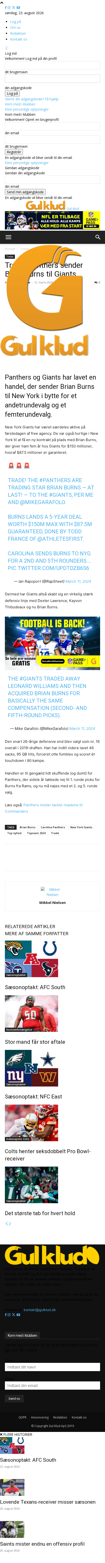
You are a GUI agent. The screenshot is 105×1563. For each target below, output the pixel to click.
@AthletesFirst (60, 539)
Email (9, 1379)
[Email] (47, 861)
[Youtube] (18, 7)
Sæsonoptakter (16, 975)
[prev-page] (6, 1224)
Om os (15, 27)
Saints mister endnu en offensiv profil (42, 1544)
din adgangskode (18, 87)
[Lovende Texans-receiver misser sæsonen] (52, 1487)
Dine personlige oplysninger (27, 109)
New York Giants (81, 827)
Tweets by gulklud (19, 1320)
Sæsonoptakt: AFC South (35, 987)
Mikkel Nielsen (52, 902)
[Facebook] (6, 7)
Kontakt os (18, 39)
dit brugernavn (16, 72)
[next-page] (10, 1224)
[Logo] (44, 331)
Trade (55, 833)
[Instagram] (9, 7)
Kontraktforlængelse (19, 1029)
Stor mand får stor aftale (35, 1042)
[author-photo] (52, 894)
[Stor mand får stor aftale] (52, 1013)
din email (12, 133)
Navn (9, 1360)
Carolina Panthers (53, 827)
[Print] (59, 861)
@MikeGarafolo (42, 502)
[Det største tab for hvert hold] (52, 1185)
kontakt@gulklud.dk (40, 1310)
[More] (70, 861)
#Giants (60, 495)
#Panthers (55, 480)
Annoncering (40, 1417)
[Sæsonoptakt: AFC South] (52, 959)
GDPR (22, 1417)
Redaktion (18, 33)
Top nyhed (14, 833)
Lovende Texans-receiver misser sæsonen (47, 1502)
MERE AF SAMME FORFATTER (36, 933)
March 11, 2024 (78, 581)
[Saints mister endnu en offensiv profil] (52, 1529)
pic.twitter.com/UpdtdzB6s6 (48, 568)
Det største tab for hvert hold (40, 1213)
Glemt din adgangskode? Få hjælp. (32, 99)
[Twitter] (14, 7)
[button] (8, 237)
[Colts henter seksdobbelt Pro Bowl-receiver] (52, 1123)
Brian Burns (27, 827)
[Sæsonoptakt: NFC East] (52, 1068)
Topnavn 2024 (36, 833)
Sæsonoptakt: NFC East (33, 1097)
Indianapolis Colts (17, 1139)
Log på (15, 21)
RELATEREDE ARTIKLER (30, 926)
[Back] (6, 48)
